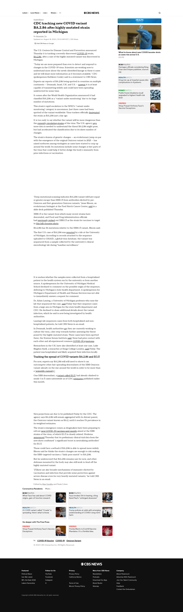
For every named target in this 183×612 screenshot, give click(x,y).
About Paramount (122, 574)
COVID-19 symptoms (83, 341)
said (90, 206)
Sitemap (96, 586)
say (65, 328)
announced (39, 437)
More (47, 489)
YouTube (48, 574)
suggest (81, 84)
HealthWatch (39, 20)
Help (118, 583)
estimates (78, 378)
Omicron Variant (73, 540)
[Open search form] (160, 13)
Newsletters (97, 574)
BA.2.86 (37, 56)
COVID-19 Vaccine (45, 540)
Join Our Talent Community (126, 580)
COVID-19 (82, 53)
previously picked (46, 220)
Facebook (49, 577)
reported (70, 232)
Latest (25, 13)
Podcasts (96, 577)
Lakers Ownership (28, 583)
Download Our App (100, 580)
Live (45, 13)
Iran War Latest (27, 577)
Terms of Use (74, 583)
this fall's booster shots (47, 223)
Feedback (120, 586)
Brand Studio (97, 583)
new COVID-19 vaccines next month (59, 431)
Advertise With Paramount (126, 577)
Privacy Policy (74, 574)
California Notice (75, 577)
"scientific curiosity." (45, 371)
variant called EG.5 (66, 375)
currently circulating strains (50, 123)
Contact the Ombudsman (125, 589)
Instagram (49, 580)
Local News (35, 13)
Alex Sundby (47, 484)
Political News (27, 574)
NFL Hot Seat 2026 (29, 580)
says (95, 123)
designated (94, 112)
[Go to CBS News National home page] (91, 13)
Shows (53, 13)
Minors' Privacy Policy (77, 586)
